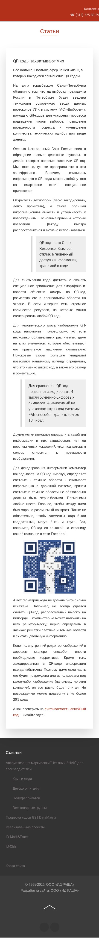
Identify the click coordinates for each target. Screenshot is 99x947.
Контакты (91, 8)
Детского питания (26, 788)
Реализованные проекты (25, 827)
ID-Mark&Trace (17, 836)
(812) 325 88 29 (87, 14)
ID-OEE (11, 846)
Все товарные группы (30, 807)
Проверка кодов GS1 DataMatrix (31, 817)
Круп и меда (22, 778)
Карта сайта (15, 865)
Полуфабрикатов (26, 798)
